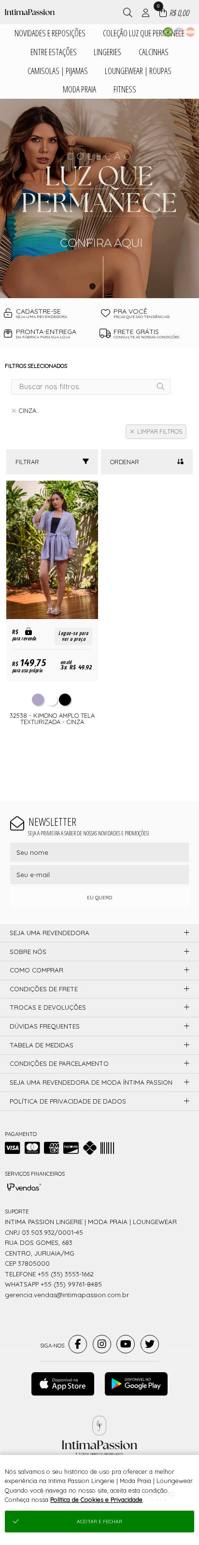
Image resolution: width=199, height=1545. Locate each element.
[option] (99, 198)
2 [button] (107, 286)
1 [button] (92, 286)
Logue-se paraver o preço (73, 636)
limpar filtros (159, 431)
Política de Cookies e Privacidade (96, 1499)
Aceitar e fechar (99, 1521)
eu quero (99, 897)
